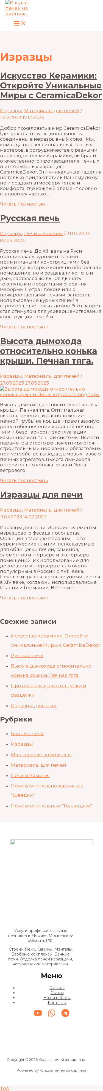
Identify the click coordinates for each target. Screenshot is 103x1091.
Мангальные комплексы (41, 754)
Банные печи (27, 733)
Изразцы (11, 110)
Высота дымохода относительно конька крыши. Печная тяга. (48, 351)
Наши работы (57, 997)
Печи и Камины (43, 233)
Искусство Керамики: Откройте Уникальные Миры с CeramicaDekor (51, 85)
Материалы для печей (51, 110)
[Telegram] (65, 1015)
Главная (57, 987)
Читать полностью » (24, 204)
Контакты (57, 1002)
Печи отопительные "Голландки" (51, 806)
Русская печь (30, 218)
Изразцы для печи (41, 495)
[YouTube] (38, 1015)
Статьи (57, 992)
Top (4, 1088)
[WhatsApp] (52, 1015)
